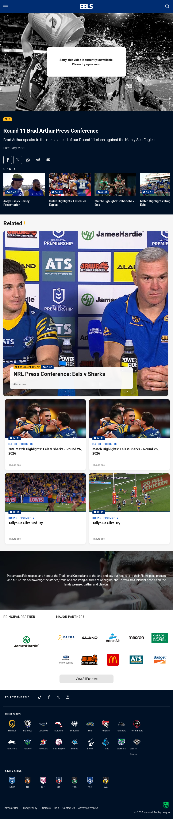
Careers (46, 807)
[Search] (167, 6)
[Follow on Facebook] (49, 697)
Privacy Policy (29, 807)
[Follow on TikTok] (39, 697)
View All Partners (86, 679)
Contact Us (68, 807)
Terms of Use (10, 807)
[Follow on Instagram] (67, 697)
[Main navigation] (5, 6)
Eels (8, 119)
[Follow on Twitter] (58, 697)
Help (56, 807)
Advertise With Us (88, 807)
